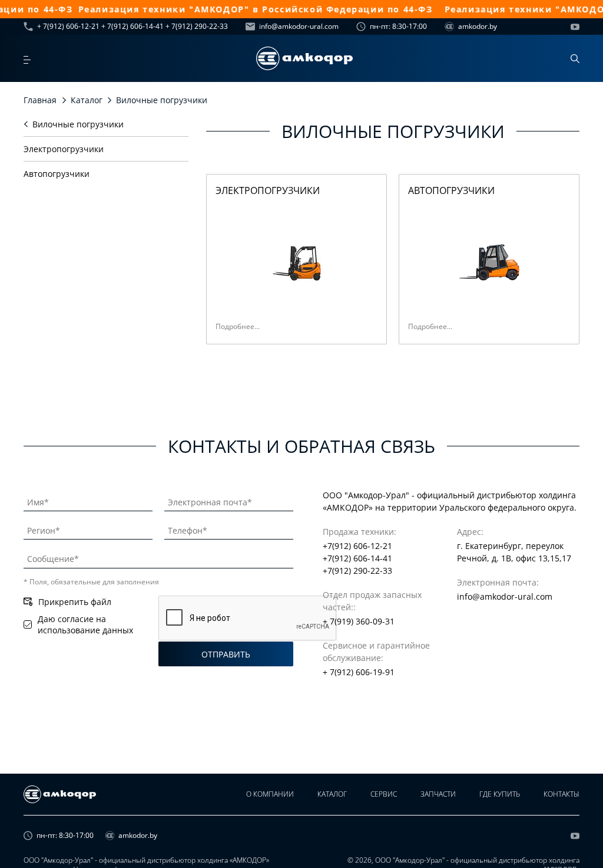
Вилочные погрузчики (78, 124)
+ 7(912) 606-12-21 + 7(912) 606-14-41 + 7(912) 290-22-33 (132, 26)
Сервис (383, 794)
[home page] (304, 58)
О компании (270, 794)
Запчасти (438, 794)
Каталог (86, 100)
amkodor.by (477, 26)
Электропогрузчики (64, 148)
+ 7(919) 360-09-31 (359, 621)
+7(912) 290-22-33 (357, 570)
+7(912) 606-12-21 (357, 545)
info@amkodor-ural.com (299, 26)
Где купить (499, 794)
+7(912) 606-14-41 (357, 558)
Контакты (561, 794)
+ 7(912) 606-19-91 (359, 672)
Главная (40, 100)
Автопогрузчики (57, 173)
